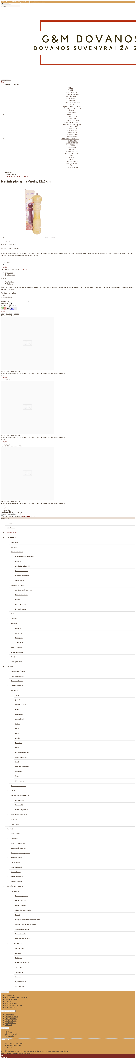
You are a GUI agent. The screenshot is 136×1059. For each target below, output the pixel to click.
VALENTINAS (19, 948)
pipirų (3, 314)
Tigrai (17, 695)
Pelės (17, 748)
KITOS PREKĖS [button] (70, 145)
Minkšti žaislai (72, 133)
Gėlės (17, 728)
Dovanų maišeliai (21, 905)
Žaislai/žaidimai (72, 137)
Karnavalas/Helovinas (22, 939)
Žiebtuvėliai (19, 642)
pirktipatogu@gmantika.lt (29, 2)
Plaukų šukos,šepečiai (22, 566)
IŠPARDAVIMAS (12, 533)
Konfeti (17, 915)
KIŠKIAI (17, 709)
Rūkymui (72, 159)
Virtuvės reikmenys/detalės (72, 106)
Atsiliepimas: (5, 301)
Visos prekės (17, 446)
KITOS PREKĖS (11, 537)
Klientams (5, 1028)
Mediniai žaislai (72, 131)
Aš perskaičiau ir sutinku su (19, 516)
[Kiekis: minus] (1, 265)
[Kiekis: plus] (8, 265)
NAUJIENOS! (11, 528)
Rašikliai (18, 599)
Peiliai (72, 155)
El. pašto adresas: (7, 297)
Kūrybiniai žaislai (72, 127)
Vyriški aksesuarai (72, 163)
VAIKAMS (10, 829)
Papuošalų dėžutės (72, 94)
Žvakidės (72, 110)
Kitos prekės (72, 112)
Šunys (17, 776)
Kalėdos (18, 953)
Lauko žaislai (72, 129)
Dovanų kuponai (10, 1021)
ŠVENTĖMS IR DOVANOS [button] (70, 139)
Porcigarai (19, 638)
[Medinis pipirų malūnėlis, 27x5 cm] (27, 433)
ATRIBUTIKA (72, 141)
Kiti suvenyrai (19, 781)
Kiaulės (17, 738)
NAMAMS (10, 667)
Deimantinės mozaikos (72, 122)
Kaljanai (18, 628)
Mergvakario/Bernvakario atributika (27, 920)
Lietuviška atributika (22, 963)
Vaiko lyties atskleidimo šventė (25, 924)
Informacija (5, 992)
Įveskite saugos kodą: (8, 306)
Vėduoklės (18, 771)
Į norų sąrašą (5, 241)
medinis (16, 314)
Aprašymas (9, 273)
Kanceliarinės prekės (72, 153)
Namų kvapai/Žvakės (72, 92)
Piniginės (72, 157)
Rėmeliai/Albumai (72, 96)
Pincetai (18, 561)
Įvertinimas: (5, 303)
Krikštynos (18, 958)
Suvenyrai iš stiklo (21, 757)
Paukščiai (18, 743)
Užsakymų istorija (11, 1034)
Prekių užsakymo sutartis (13, 1005)
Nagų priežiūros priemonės (24, 556)
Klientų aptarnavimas (8, 1011)
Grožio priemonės (72, 151)
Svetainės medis (10, 1023)
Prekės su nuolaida (11, 1017)
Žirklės (72, 165)
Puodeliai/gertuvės (21, 810)
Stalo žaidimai (20, 986)
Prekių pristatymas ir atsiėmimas (16, 997)
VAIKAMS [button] (70, 114)
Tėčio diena (19, 972)
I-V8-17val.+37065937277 (14, 1043)
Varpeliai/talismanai (22, 767)
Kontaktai (41, 2)
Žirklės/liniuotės (20, 609)
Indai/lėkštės (19, 800)
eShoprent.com (29, 1053)
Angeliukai (19, 714)
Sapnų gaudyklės (72, 161)
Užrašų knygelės (20, 604)
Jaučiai (17, 700)
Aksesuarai (72, 118)
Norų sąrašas (9, 1036)
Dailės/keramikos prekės (23, 590)
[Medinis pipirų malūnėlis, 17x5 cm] (27, 369)
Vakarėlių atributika (22, 929)
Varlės (17, 762)
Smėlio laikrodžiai (72, 98)
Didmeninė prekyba (11, 999)
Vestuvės (18, 977)
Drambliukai (19, 719)
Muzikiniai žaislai (72, 135)
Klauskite (25, 269)
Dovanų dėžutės (20, 900)
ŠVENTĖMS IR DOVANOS (15, 886)
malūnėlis (9, 314)
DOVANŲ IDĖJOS (72, 143)
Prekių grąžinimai (11, 1019)
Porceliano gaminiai (22, 752)
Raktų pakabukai (72, 167)
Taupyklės (18, 967)
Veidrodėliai (19, 580)
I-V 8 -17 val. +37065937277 (10, 2)
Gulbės (17, 724)
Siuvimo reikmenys (21, 571)
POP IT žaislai (72, 116)
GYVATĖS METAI (20, 705)
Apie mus (8, 1001)
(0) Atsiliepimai (10, 275)
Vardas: (3, 295)
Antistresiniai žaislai (72, 120)
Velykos (70, 88)
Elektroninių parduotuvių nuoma (12, 1053)
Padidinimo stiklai (21, 595)
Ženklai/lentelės (20, 934)
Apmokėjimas (10, 995)
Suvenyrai (72, 100)
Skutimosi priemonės (22, 576)
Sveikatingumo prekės (72, 102)
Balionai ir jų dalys (21, 896)
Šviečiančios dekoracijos (72, 108)
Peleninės (18, 633)
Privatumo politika (11, 1007)
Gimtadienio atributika (23, 910)
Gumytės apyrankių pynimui (72, 125)
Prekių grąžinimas (11, 1003)
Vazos (72, 104)
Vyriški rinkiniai (20, 982)
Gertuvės (72, 149)
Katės (17, 733)
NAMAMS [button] (70, 90)
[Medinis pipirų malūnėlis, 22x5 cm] (27, 499)
